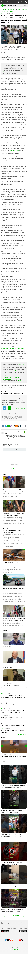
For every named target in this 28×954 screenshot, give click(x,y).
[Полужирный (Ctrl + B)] (4, 449)
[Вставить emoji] (16, 449)
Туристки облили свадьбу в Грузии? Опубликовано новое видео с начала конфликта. (11, 836)
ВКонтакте (17, 377)
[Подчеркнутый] (10, 449)
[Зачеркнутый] (13, 449)
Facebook (5, 377)
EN (4, 1)
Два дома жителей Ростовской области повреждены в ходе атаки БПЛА (12, 711)
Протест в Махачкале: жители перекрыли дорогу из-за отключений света (13, 811)
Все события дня (22, 734)
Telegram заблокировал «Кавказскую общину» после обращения (11, 863)
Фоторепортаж (7, 71)
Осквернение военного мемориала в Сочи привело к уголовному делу (13, 514)
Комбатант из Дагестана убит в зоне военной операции (11, 718)
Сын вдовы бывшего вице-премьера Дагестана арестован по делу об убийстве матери (13, 697)
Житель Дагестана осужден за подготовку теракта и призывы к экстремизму (13, 704)
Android (20, 364)
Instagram (11, 377)
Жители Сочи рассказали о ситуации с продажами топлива (13, 589)
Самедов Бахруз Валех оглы (11, 648)
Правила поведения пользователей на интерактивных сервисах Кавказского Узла (14, 944)
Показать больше (14, 915)
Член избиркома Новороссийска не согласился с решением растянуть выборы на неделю (13, 530)
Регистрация (14, 464)
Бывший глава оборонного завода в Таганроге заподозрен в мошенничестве (12, 724)
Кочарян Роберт (7, 667)
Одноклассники (7, 379)
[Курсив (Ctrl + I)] (7, 449)
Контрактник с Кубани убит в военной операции (12, 731)
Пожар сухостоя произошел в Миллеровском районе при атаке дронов (12, 564)
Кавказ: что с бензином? (9, 9)
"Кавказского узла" (14, 150)
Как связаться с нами (11, 928)
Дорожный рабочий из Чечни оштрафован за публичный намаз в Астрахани (13, 757)
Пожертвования (23, 928)
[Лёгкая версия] (7, 1)
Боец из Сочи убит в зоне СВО (12, 490)
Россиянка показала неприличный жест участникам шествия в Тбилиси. (12, 910)
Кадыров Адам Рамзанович (11, 685)
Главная (3, 11)
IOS (23, 364)
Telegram (17, 370)
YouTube (19, 380)
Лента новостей (10, 11)
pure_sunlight (14, 431)
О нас (2, 928)
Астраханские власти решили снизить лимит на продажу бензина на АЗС (14, 619)
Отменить (14, 468)
